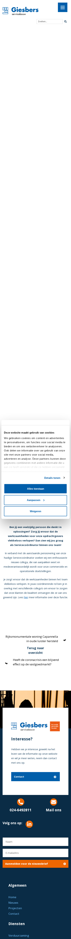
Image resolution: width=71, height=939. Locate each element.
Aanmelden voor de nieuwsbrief (26, 863)
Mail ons (53, 810)
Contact (19, 776)
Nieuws (13, 903)
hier (26, 597)
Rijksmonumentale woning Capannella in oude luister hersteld (32, 639)
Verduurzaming (18, 935)
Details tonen (52, 477)
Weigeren (35, 511)
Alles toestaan (35, 488)
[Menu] (62, 7)
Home (12, 897)
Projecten (15, 908)
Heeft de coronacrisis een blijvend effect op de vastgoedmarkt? (36, 662)
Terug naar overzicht (35, 650)
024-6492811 (21, 810)
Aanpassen (33, 499)
